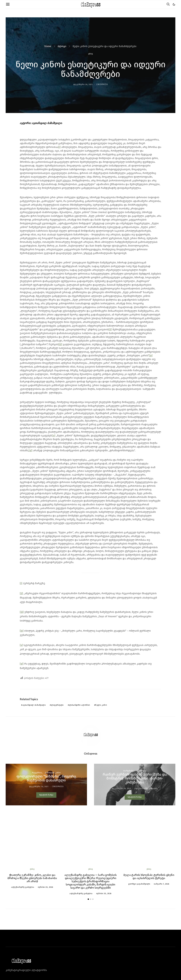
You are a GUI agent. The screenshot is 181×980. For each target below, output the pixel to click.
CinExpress (102, 84)
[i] (59, 147)
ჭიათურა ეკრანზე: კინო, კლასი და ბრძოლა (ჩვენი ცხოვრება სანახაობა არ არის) (32, 878)
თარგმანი (128, 771)
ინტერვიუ (141, 771)
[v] (53, 435)
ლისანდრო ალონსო (79, 705)
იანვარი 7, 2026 (161, 884)
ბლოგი (62, 46)
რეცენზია (37, 773)
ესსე (90, 54)
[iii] (60, 344)
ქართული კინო (53, 773)
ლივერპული (57, 705)
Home (48, 46)
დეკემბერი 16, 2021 (39, 786)
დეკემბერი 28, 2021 (121, 788)
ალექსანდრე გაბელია (146, 788)
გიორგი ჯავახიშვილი (139, 884)
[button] (174, 4)
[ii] (110, 329)
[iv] (151, 355)
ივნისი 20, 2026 (45, 887)
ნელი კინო (101, 705)
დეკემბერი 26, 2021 (83, 84)
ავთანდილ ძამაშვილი (34, 705)
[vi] (30, 450)
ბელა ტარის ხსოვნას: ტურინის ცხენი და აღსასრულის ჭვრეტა (148, 876)
